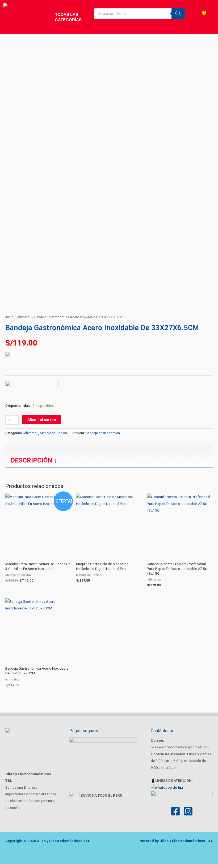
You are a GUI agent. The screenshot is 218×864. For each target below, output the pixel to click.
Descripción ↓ (34, 460)
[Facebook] (175, 811)
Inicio (9, 317)
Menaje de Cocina (53, 433)
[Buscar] (178, 13)
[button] (109, 449)
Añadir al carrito (41, 419)
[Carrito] (200, 17)
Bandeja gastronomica (103, 433)
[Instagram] (188, 811)
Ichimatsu (23, 317)
